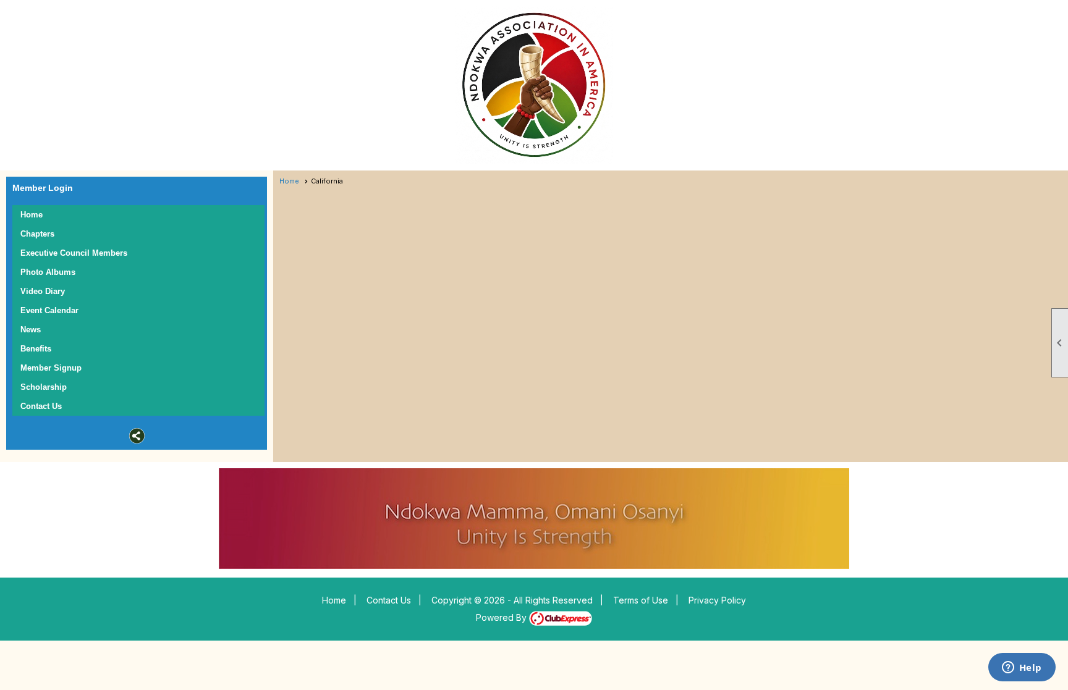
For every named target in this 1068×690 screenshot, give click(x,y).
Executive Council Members (73, 253)
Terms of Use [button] (640, 600)
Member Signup (51, 367)
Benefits (35, 348)
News (30, 329)
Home (31, 214)
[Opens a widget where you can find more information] (1022, 668)
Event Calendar (49, 310)
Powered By (502, 617)
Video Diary (42, 291)
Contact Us (41, 406)
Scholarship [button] (43, 387)
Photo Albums (47, 272)
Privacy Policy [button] (717, 600)
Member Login (42, 188)
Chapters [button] (37, 233)
